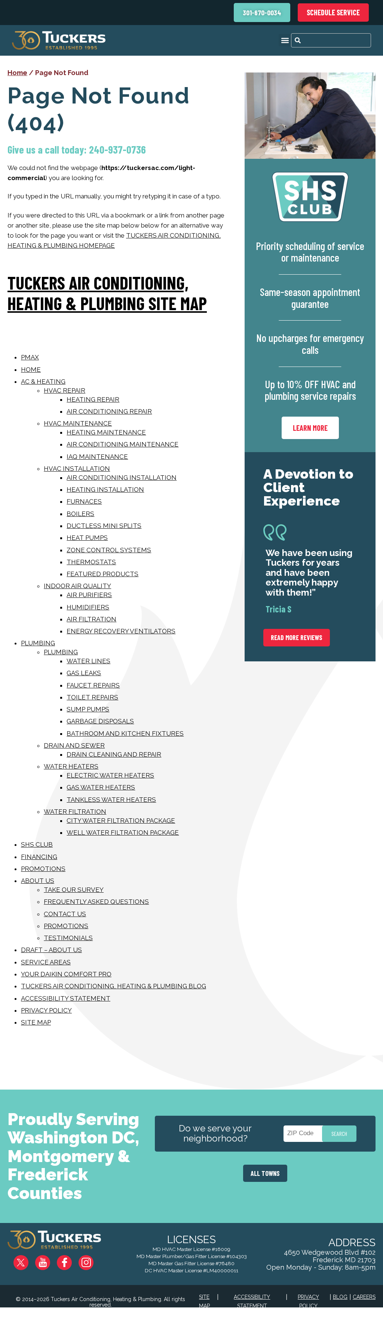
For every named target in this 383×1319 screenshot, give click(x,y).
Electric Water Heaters (110, 775)
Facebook (70, 1259)
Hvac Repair (64, 390)
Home (17, 73)
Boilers (80, 514)
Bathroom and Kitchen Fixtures (125, 733)
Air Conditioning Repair (109, 411)
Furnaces (84, 501)
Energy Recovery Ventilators (121, 631)
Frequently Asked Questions (96, 901)
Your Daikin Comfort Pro (66, 974)
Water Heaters (71, 766)
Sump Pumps (88, 709)
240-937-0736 (117, 149)
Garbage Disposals (100, 721)
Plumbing (38, 643)
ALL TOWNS (265, 1173)
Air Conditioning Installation (122, 477)
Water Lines (88, 661)
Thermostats (91, 562)
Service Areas (46, 962)
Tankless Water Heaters (111, 799)
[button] (285, 40)
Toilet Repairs (92, 697)
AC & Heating (43, 381)
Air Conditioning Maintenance (122, 444)
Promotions (43, 868)
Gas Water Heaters (101, 787)
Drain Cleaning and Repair (114, 754)
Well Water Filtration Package (123, 832)
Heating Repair (93, 399)
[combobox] (331, 40)
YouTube (49, 1259)
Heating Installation (105, 489)
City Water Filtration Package (121, 820)
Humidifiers (88, 607)
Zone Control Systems (109, 550)
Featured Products (102, 574)
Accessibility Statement (65, 998)
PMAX (30, 357)
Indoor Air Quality (77, 586)
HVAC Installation (77, 468)
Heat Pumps (87, 537)
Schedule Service (333, 12)
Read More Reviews (296, 637)
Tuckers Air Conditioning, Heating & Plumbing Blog (113, 986)
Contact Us (65, 914)
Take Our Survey (74, 889)
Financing (39, 857)
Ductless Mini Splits (104, 525)
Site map (36, 1022)
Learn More (310, 427)
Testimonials (68, 938)
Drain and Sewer (74, 745)
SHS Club (37, 844)
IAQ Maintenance (97, 456)
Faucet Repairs (93, 685)
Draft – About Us (51, 950)
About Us (37, 880)
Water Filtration (75, 811)
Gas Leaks (84, 673)
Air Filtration (91, 619)
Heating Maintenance (106, 432)
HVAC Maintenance (78, 423)
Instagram (91, 1259)
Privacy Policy (46, 1010)
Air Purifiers (89, 595)
